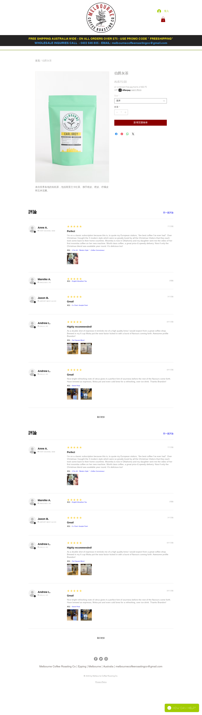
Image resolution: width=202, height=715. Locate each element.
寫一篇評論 (168, 212)
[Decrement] (116, 112)
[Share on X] (133, 134)
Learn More (136, 90)
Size (116, 96)
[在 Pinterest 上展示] (122, 134)
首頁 (37, 60)
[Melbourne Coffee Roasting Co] (96, 659)
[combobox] (140, 100)
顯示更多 (101, 417)
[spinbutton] (121, 112)
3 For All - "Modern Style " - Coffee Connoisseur (88, 250)
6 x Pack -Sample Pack (80, 305)
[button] (163, 19)
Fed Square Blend (78, 340)
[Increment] (125, 112)
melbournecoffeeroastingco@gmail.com (139, 43)
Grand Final (76, 385)
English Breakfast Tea (79, 281)
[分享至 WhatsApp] (127, 134)
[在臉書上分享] (116, 134)
